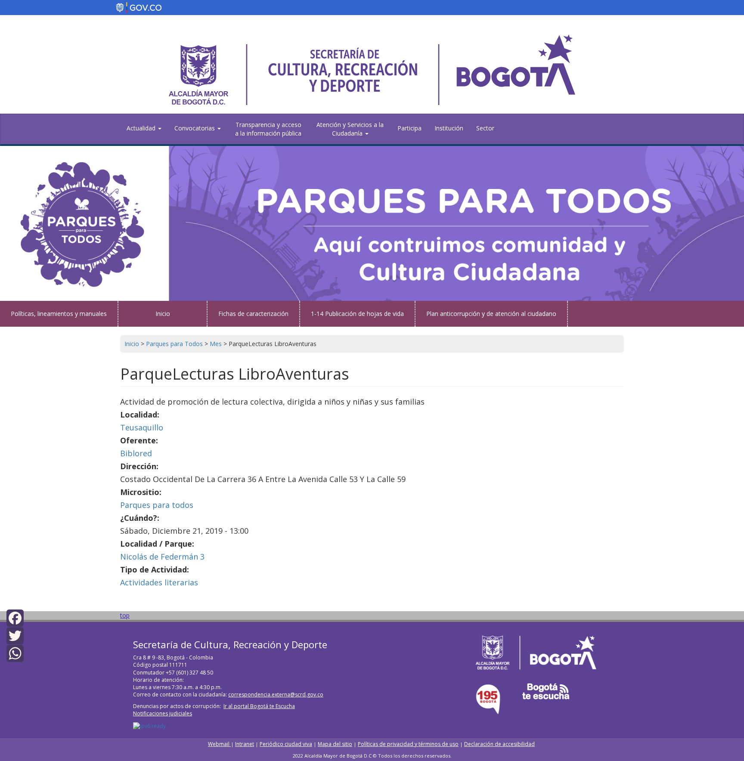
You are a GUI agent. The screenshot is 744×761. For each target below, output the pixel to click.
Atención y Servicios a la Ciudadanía (350, 129)
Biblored (136, 453)
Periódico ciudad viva (286, 744)
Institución (448, 128)
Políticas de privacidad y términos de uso (408, 744)
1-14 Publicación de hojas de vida (357, 313)
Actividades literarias (159, 582)
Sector (485, 128)
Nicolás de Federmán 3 (162, 556)
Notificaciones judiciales (162, 713)
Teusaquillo (141, 427)
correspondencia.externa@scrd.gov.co (275, 694)
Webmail (219, 744)
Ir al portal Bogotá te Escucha (259, 706)
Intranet (244, 744)
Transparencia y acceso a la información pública (268, 129)
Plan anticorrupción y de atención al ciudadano (491, 313)
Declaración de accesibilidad (499, 744)
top (125, 615)
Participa (409, 128)
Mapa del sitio (335, 744)
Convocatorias (195, 128)
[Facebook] (15, 617)
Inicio (162, 313)
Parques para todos (156, 505)
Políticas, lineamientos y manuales (59, 313)
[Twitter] (15, 635)
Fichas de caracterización (253, 313)
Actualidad (142, 128)
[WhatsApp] (15, 653)
